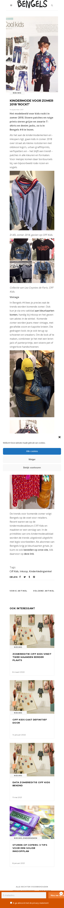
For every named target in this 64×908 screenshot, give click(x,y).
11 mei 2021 (17, 797)
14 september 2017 (17, 110)
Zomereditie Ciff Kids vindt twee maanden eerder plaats (32, 657)
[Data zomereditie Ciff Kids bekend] (32, 759)
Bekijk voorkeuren (32, 467)
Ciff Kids (14, 571)
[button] (59, 437)
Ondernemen (30, 838)
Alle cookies (32, 451)
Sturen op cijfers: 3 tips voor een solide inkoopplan (30, 848)
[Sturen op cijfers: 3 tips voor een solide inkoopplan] (32, 822)
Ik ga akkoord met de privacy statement (31, 903)
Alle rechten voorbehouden (32, 887)
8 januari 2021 (19, 863)
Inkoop (24, 571)
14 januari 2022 (19, 735)
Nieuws (17, 93)
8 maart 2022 (19, 672)
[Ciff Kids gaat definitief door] (32, 697)
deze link (29, 553)
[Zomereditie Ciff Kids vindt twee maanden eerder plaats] (32, 631)
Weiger (32, 459)
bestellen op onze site (36, 549)
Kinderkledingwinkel (40, 571)
